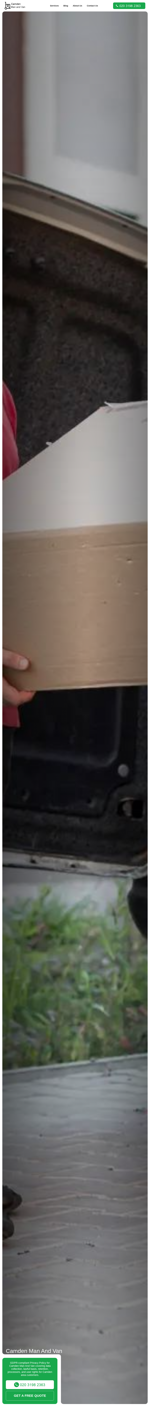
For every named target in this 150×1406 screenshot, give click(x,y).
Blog (65, 6)
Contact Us (92, 6)
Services (54, 6)
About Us (77, 6)
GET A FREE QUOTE (30, 1395)
